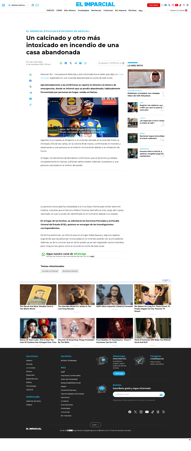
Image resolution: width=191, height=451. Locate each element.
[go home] (34, 428)
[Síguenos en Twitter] (169, 4)
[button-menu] (3, 5)
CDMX (59, 10)
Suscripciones (67, 405)
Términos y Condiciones (146, 400)
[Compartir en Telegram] (75, 63)
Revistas (133, 10)
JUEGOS (50, 10)
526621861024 (119, 359)
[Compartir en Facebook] (65, 63)
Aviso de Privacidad (69, 379)
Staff (63, 372)
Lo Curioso (30, 368)
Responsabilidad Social (71, 383)
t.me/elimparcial (157, 359)
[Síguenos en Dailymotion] (187, 4)
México (29, 360)
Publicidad (65, 408)
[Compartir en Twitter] (70, 63)
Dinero (29, 371)
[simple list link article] (146, 79)
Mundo (29, 364)
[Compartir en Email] (80, 63)
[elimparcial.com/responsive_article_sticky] (189, 439)
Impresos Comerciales (70, 375)
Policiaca (52, 31)
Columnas (108, 10)
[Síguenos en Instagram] (173, 4)
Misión (63, 386)
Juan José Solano (36, 62)
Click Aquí (119, 373)
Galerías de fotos (33, 401)
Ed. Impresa (120, 10)
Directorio (65, 397)
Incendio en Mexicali (75, 31)
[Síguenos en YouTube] (176, 4)
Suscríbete (153, 5)
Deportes (30, 375)
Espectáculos (32, 379)
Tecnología (31, 386)
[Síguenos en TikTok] (180, 4)
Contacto (65, 401)
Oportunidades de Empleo (72, 394)
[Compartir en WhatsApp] (61, 63)
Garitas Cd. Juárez (177, 10)
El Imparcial (34, 31)
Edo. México (70, 10)
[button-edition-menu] (168, 10)
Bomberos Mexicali (70, 271)
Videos (29, 405)
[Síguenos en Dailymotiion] (163, 412)
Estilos (29, 382)
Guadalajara (83, 10)
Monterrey (96, 10)
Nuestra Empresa (68, 390)
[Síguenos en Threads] (184, 4)
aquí (92, 256)
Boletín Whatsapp (69, 360)
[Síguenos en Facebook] (165, 4)
